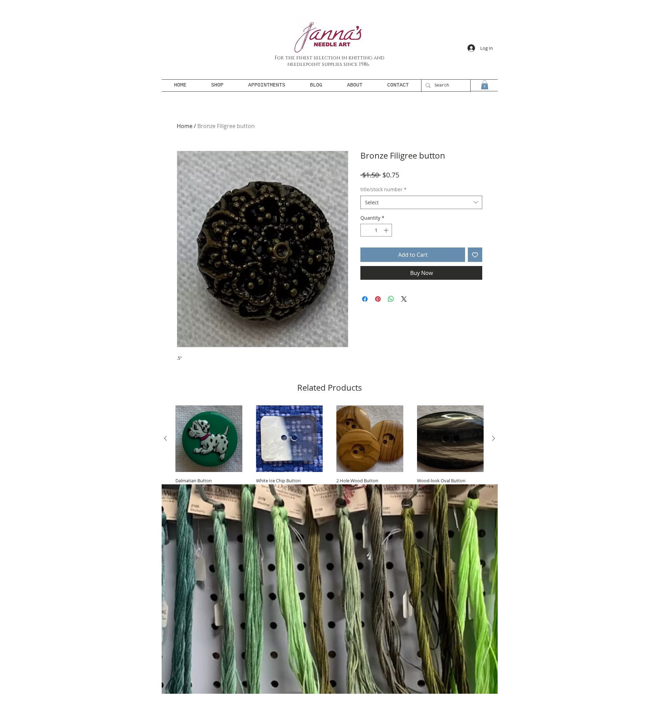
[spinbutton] (376, 230)
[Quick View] (208, 438)
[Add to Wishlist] (475, 254)
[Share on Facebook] (365, 299)
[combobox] (421, 202)
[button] (484, 84)
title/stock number (383, 189)
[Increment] (386, 230)
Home (185, 126)
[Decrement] (365, 230)
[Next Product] (493, 438)
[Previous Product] (165, 438)
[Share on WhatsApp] (391, 299)
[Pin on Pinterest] (378, 299)
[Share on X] (404, 299)
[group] (329, 461)
